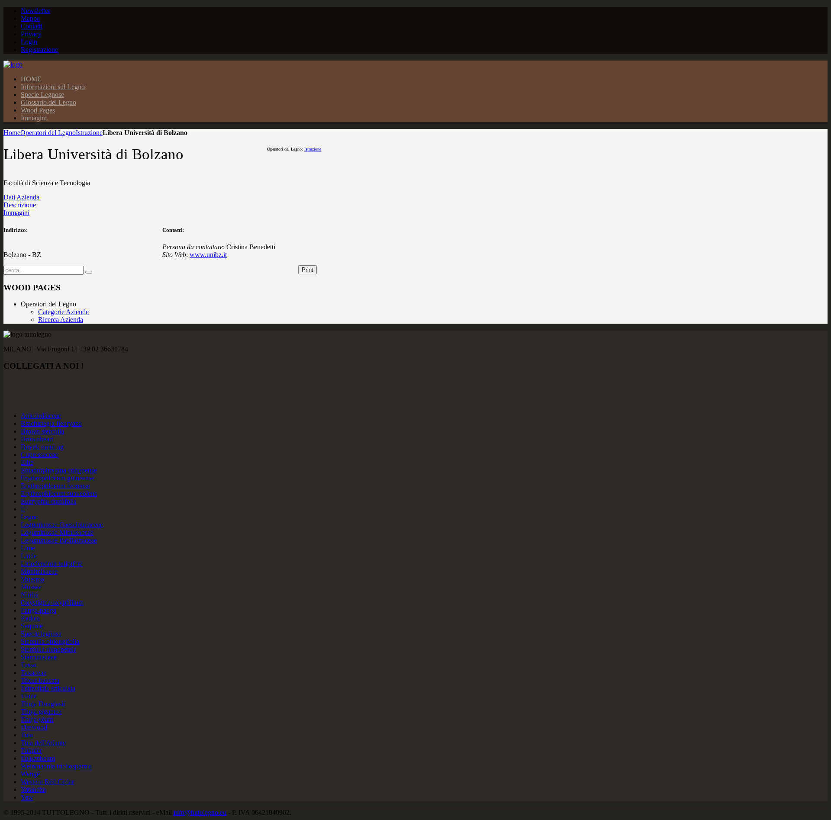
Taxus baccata (40, 680)
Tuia (27, 735)
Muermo (32, 579)
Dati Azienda (21, 197)
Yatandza (33, 789)
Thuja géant (37, 719)
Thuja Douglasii (43, 703)
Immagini (16, 212)
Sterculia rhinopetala (49, 649)
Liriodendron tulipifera (52, 563)
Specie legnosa (41, 633)
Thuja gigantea (41, 711)
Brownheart (37, 439)
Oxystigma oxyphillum (52, 602)
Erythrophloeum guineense (57, 478)
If (23, 509)
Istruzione (89, 132)
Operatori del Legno (48, 132)
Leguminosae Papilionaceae (59, 540)
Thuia (29, 696)
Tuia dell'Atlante (43, 742)
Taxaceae (33, 672)
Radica (30, 618)
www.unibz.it (208, 254)
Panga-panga (38, 610)
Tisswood (34, 727)
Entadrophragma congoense (59, 470)
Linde (29, 556)
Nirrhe (30, 594)
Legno (30, 517)
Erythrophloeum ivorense (55, 485)
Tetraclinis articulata (48, 688)
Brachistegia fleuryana (51, 423)
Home (11, 132)
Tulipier (31, 750)
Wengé (30, 774)
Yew (27, 797)
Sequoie (32, 626)
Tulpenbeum (38, 758)
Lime (28, 548)
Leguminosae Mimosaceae (57, 532)
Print (307, 270)
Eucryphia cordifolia (49, 501)
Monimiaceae (39, 571)
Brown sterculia (42, 431)
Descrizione (19, 205)
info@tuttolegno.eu (200, 812)
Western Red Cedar (47, 781)
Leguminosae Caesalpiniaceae (62, 524)
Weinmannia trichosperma (56, 766)
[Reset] (88, 272)
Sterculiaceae (39, 657)
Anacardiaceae (41, 415)
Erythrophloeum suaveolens (59, 493)
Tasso (28, 665)
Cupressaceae (39, 454)
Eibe (27, 462)
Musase (31, 587)
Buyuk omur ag (42, 446)
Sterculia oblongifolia (50, 641)
